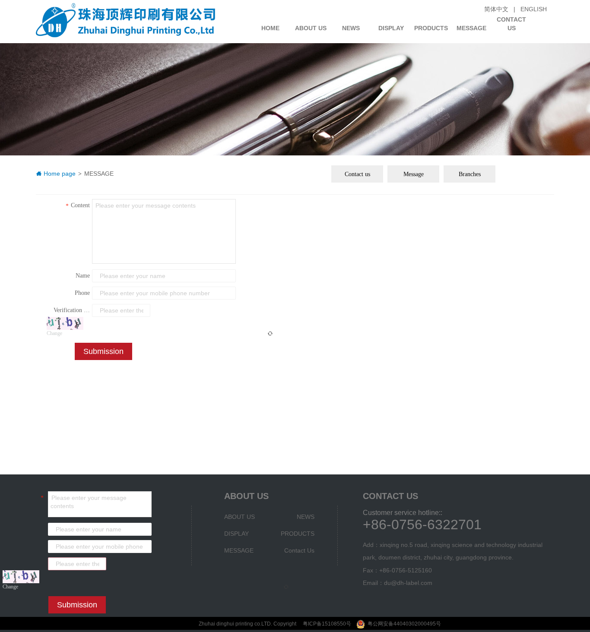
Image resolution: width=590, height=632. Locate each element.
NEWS (351, 28)
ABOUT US (311, 28)
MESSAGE (471, 28)
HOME (270, 28)
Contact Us (511, 21)
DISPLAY (391, 28)
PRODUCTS (431, 28)
